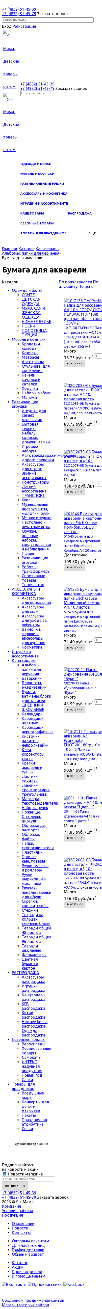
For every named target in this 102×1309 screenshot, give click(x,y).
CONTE (28, 295)
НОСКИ (28, 326)
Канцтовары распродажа (34, 997)
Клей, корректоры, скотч (34, 754)
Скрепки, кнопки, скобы (35, 903)
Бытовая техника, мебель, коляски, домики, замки (36, 433)
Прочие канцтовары (33, 858)
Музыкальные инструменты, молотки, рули (36, 509)
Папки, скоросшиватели (38, 845)
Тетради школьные (31, 948)
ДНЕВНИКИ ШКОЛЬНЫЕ (33, 707)
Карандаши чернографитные (37, 729)
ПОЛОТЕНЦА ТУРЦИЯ (34, 332)
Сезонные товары (37, 223)
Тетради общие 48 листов (36, 930)
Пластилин (32, 852)
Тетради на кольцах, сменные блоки (36, 919)
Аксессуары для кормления (36, 600)
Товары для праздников (43, 233)
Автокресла (33, 361)
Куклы (27, 500)
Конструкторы (35, 482)
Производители (27, 1271)
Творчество (33, 584)
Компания (11, 1206)
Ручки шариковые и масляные (34, 879)
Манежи (29, 397)
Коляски (30, 353)
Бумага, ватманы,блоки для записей (36, 696)
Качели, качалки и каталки (31, 379)
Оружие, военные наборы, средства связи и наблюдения (36, 540)
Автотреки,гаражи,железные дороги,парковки (49, 457)
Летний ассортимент (34, 488)
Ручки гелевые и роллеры (35, 867)
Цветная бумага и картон (30, 963)
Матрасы (30, 357)
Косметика (32, 647)
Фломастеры (34, 955)
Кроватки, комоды (31, 346)
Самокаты (31, 1057)
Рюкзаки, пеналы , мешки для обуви (36, 892)
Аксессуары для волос (33, 466)
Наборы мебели (36, 393)
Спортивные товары (33, 577)
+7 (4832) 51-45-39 (19, 9)
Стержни (30, 910)
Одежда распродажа (33, 1032)
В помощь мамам (28, 1276)
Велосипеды (33, 1044)
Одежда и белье (35, 163)
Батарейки (32, 678)
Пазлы (28, 553)
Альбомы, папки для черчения (31, 669)
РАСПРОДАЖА (80, 213)
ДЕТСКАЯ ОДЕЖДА (31, 301)
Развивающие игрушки (42, 183)
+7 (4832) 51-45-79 (19, 13)
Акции (18, 1267)
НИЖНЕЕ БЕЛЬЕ (36, 321)
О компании (23, 1223)
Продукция (12, 1215)
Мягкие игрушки (36, 518)
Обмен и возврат (28, 1254)
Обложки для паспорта (35, 827)
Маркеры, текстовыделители (40, 800)
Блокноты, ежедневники (34, 685)
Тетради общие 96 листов (36, 939)
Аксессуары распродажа (33, 979)
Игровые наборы (30, 448)
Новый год (32, 1075)
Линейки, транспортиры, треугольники (36, 789)
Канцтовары (32, 213)
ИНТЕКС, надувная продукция (32, 1066)
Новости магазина (25, 1174)
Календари (32, 714)
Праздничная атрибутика (34, 1122)
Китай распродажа (33, 1014)
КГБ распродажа (33, 1006)
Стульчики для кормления (36, 368)
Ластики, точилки (30, 778)
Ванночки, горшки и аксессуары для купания (33, 636)
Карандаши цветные (33, 720)
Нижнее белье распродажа (35, 1023)
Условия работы (17, 1210)
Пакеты (29, 1115)
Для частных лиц (28, 1245)
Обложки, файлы (31, 836)
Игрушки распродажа (33, 988)
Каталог (19, 1262)
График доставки (28, 1250)
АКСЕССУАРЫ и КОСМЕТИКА (43, 193)
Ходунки (30, 388)
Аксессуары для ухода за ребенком (34, 620)
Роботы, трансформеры (36, 569)
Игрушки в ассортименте (44, 203)
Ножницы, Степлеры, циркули (31, 816)
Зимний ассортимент (34, 475)
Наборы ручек (35, 807)
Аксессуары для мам (33, 609)
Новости (20, 1228)
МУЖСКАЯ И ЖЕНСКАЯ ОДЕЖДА (33, 312)
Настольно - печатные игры (36, 524)
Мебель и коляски (37, 173)
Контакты (21, 1232)
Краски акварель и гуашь (32, 767)
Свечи (27, 1128)
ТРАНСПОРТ (33, 495)
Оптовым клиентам (30, 1241)
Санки (27, 1079)
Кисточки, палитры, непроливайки (35, 740)
